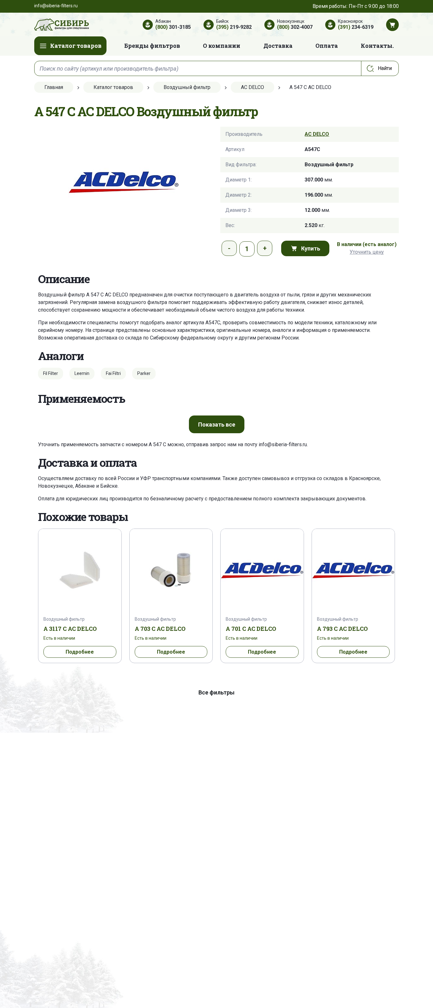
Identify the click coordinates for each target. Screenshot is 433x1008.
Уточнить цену (367, 252)
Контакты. (377, 45)
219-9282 (234, 27)
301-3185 (173, 27)
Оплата (326, 45)
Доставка (278, 45)
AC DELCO (317, 134)
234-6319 (355, 27)
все (216, 424)
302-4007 (295, 27)
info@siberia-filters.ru (283, 444)
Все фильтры (216, 692)
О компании (221, 45)
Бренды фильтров (152, 45)
